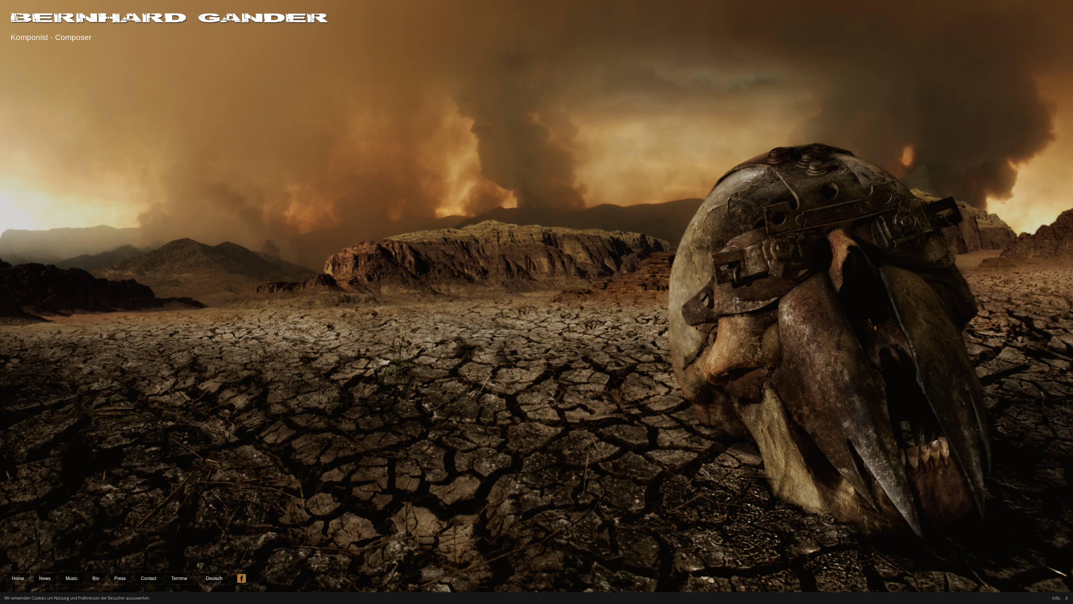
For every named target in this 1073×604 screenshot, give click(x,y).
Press (120, 578)
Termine (179, 578)
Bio (95, 578)
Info (1056, 598)
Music (71, 578)
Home (18, 578)
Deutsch (214, 578)
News (45, 578)
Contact (148, 578)
